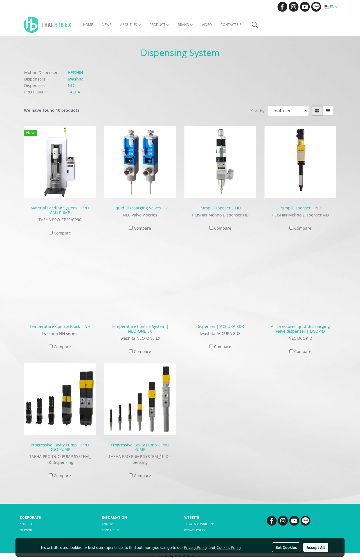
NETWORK (26, 530)
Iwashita (76, 79)
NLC (71, 85)
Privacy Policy (195, 547)
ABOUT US (129, 24)
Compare (62, 233)
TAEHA (74, 92)
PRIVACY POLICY (195, 530)
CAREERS (107, 524)
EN (332, 6)
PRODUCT (158, 24)
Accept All (316, 547)
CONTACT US (231, 24)
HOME (88, 24)
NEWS (106, 24)
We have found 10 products (52, 110)
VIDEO (207, 24)
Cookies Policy (229, 547)
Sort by (259, 110)
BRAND (184, 24)
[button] (255, 24)
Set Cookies (286, 547)
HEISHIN (75, 72)
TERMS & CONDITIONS (199, 524)
